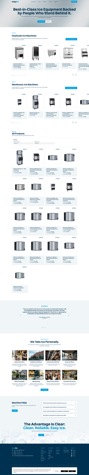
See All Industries (44, 389)
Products (50, 1)
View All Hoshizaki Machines (71, 39)
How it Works (33, 1)
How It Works (50, 450)
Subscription (50, 451)
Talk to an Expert (41, 21)
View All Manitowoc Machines (71, 87)
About (39, 1)
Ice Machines (58, 450)
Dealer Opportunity (66, 450)
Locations (42, 453)
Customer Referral (66, 451)
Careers (42, 455)
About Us (42, 450)
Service (49, 453)
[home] (15, 2)
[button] (34, 2)
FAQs (49, 458)
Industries (44, 1)
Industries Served (43, 451)
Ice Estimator (58, 453)
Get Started (74, 1)
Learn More (48, 21)
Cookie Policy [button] (31, 471)
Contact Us (42, 460)
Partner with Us (43, 458)
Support (55, 1)
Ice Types (57, 451)
